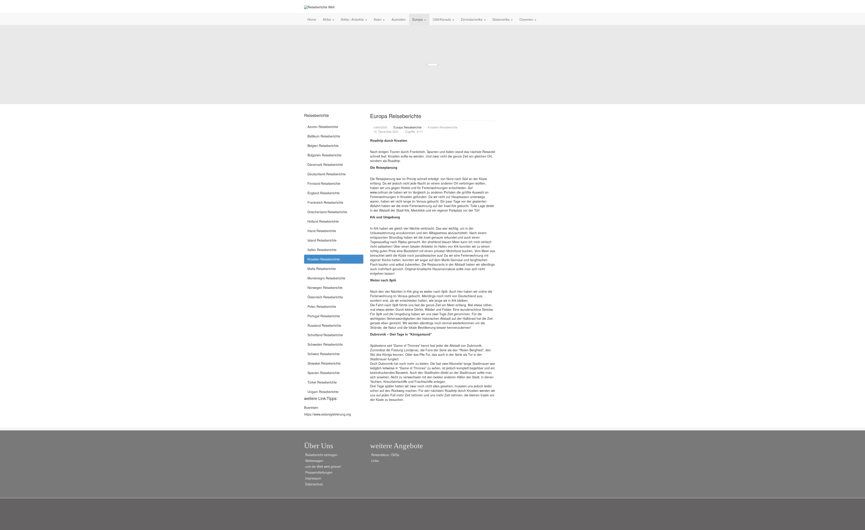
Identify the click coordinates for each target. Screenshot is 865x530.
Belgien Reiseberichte (323, 145)
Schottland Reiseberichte (325, 335)
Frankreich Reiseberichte (325, 202)
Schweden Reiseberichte (325, 344)
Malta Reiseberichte (321, 268)
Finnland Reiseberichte (323, 183)
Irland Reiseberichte (321, 230)
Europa (418, 19)
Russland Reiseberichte (324, 325)
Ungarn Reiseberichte (323, 391)
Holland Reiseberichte (323, 221)
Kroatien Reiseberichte (323, 259)
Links (375, 460)
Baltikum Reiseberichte (323, 136)
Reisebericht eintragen (321, 454)
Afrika (327, 19)
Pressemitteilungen (318, 472)
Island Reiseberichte (322, 240)
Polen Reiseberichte (321, 306)
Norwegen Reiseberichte (325, 287)
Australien (399, 19)
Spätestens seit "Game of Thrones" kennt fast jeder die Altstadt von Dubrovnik (425, 345)
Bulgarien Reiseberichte (324, 155)
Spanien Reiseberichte (323, 372)
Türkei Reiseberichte (322, 382)
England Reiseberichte (323, 193)
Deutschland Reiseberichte (326, 174)
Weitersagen (314, 460)
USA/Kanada (442, 19)
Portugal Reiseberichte (323, 316)
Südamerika (501, 19)
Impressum (313, 478)
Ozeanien (526, 19)
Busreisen (311, 407)
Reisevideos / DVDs (385, 454)
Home (311, 19)
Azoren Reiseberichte (322, 126)
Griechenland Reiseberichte (327, 212)
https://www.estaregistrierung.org (327, 414)
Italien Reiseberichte (322, 249)
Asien (378, 19)
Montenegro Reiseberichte (326, 278)
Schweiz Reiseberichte (323, 354)
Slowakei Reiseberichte (324, 363)
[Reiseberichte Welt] (319, 7)
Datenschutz (314, 484)
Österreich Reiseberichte (325, 297)
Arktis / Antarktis (353, 19)
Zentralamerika (472, 19)
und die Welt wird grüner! (323, 466)
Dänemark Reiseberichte (325, 164)
